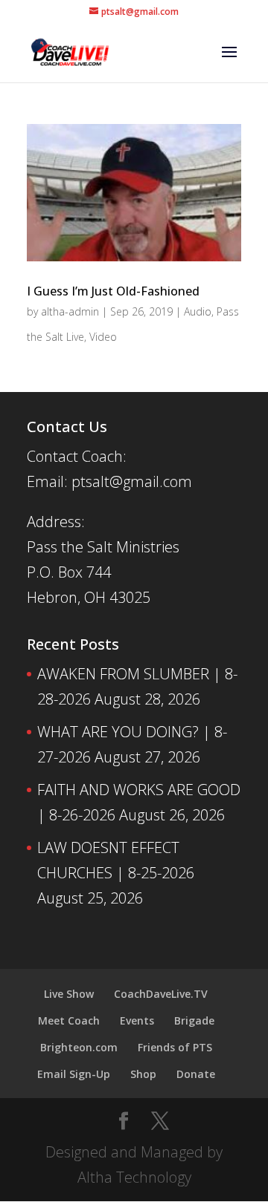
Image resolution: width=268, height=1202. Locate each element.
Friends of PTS (175, 1047)
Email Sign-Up (73, 1074)
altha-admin (70, 311)
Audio (197, 311)
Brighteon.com (79, 1047)
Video (103, 337)
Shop (143, 1074)
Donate (195, 1074)
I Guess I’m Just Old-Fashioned (113, 291)
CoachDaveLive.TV (161, 994)
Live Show (69, 994)
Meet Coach (69, 1020)
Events (137, 1020)
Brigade (194, 1020)
